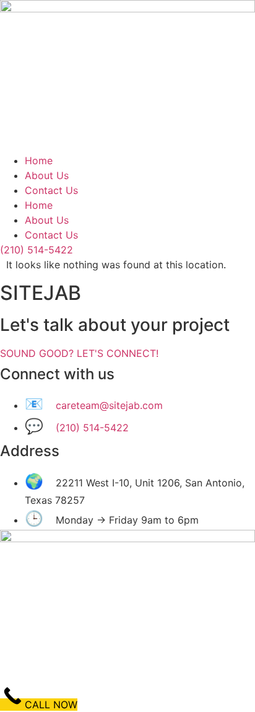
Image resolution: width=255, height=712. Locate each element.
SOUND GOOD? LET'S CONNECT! (79, 353)
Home (39, 160)
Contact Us (51, 190)
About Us (47, 175)
